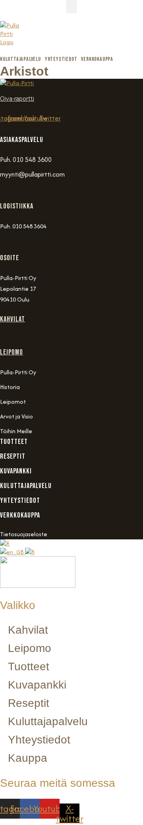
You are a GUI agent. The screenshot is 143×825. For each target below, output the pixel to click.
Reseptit (28, 703)
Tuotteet (28, 666)
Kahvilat (12, 319)
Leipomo (11, 352)
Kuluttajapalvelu (48, 721)
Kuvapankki (37, 685)
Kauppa (27, 758)
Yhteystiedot (39, 740)
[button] (71, 6)
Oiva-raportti (17, 98)
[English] (12, 552)
